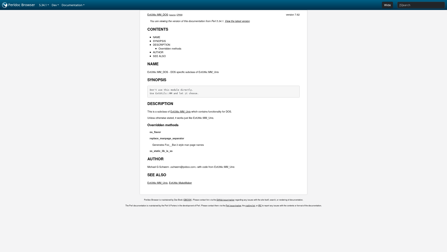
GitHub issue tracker (226, 199)
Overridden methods (170, 48)
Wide (387, 5)
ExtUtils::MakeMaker (180, 182)
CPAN (179, 14)
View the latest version (237, 21)
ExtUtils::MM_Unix (180, 111)
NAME (156, 37)
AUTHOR (158, 52)
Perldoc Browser (21, 4)
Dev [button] (54, 5)
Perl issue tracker (233, 205)
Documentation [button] (72, 5)
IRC (260, 205)
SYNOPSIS (159, 41)
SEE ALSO (159, 56)
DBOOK (187, 199)
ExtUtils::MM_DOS (157, 14)
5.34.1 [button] (43, 5)
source (172, 14)
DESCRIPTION (161, 44)
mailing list (250, 205)
